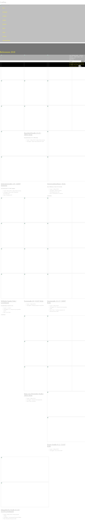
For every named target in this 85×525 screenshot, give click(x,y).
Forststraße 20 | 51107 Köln (33, 301)
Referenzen (4, 24)
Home (3, 7)
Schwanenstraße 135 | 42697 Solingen (11, 184)
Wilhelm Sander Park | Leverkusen (8, 302)
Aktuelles (4, 20)
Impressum (4, 36)
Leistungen (4, 16)
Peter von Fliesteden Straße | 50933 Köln (34, 394)
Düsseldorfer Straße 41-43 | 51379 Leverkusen (10, 510)
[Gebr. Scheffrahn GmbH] (5, 5)
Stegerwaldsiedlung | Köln (56, 184)
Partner (3, 28)
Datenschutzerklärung (6, 40)
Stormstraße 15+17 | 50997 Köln (56, 302)
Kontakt (3, 32)
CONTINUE (49, 195)
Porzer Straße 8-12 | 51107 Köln (56, 445)
